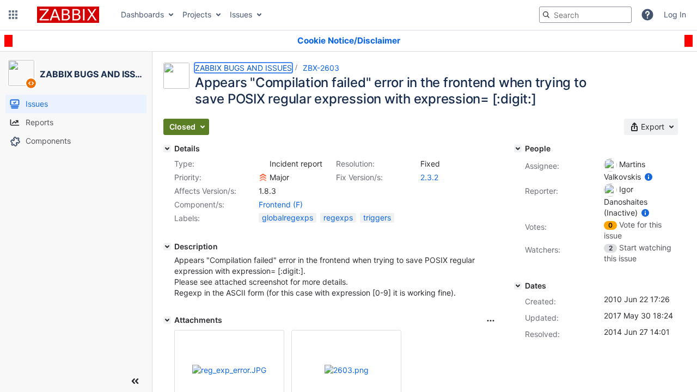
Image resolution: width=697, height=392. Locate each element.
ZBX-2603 (321, 67)
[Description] (167, 246)
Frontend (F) (281, 204)
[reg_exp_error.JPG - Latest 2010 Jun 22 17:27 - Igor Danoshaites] (229, 370)
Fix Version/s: (359, 177)
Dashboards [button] (142, 14)
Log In (675, 14)
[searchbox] (585, 14)
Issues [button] (241, 14)
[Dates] (518, 286)
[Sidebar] (135, 381)
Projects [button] (196, 14)
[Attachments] (167, 320)
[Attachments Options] (491, 320)
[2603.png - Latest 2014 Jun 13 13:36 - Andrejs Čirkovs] (347, 370)
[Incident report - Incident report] (263, 164)
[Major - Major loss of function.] (263, 177)
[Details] (167, 148)
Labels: (187, 218)
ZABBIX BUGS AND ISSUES (243, 67)
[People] (518, 148)
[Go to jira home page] (68, 15)
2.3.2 (429, 177)
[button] (13, 15)
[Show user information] (648, 176)
